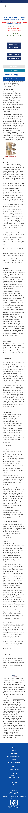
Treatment (7, 85)
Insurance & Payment (14, 756)
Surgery (14, 85)
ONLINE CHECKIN (14, 47)
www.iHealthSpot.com (18, 680)
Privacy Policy (14, 770)
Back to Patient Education (14, 79)
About (14, 750)
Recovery (21, 85)
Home (14, 747)
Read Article (14, 70)
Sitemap (14, 767)
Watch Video (14, 66)
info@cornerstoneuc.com (14, 777)
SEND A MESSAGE (14, 54)
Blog (14, 759)
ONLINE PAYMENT (14, 44)
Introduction (7, 81)
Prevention (7, 86)
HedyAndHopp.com (16, 807)
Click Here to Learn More (14, 23)
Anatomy (15, 81)
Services (14, 753)
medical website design (16, 735)
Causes (21, 81)
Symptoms (7, 83)
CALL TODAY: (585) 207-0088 (14, 17)
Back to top (8, 158)
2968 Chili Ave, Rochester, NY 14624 (14, 19)
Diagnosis (15, 83)
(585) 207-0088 (14, 775)
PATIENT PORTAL (14, 58)
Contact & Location (14, 762)
